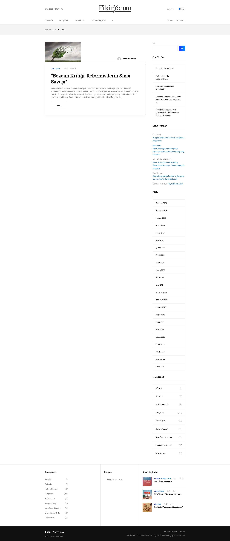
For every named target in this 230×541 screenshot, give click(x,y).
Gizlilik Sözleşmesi (170, 531)
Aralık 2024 (160, 352)
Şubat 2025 (160, 337)
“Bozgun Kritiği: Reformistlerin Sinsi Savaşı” (90, 78)
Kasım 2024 (160, 359)
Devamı (59, 105)
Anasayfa (49, 20)
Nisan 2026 (160, 233)
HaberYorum (80, 20)
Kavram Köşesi (169, 429)
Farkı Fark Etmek (169, 404)
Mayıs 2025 (160, 315)
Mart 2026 (160, 240)
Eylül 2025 (160, 285)
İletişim (182, 531)
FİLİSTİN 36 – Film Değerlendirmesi (162, 77)
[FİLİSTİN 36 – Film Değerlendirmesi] (147, 494)
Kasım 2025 (160, 270)
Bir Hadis (169, 396)
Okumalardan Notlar (169, 445)
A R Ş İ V (169, 388)
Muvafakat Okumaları (169, 437)
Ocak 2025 (160, 344)
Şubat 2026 (160, 248)
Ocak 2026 (160, 255)
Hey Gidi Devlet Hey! (175, 184)
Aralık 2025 (160, 263)
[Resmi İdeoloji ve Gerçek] (147, 481)
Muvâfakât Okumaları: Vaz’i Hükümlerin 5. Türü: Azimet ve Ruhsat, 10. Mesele (167, 113)
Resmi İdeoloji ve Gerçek (165, 69)
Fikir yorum (63, 20)
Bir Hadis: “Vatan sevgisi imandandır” (165, 87)
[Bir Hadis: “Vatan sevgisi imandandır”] (147, 507)
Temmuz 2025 (161, 300)
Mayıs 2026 (160, 225)
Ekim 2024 (160, 367)
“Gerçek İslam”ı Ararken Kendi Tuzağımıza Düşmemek (168, 139)
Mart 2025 (160, 330)
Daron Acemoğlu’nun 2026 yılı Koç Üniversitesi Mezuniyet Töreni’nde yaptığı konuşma (168, 152)
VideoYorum (169, 453)
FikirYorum (157, 146)
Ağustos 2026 (161, 203)
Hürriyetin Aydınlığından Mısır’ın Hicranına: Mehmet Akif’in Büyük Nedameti (168, 177)
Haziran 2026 (161, 218)
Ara (154, 43)
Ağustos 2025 (161, 292)
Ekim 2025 (160, 277)
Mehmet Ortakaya (129, 59)
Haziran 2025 (161, 307)
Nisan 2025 (160, 322)
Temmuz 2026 (161, 211)
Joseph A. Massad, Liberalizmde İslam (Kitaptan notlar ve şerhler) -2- (168, 99)
